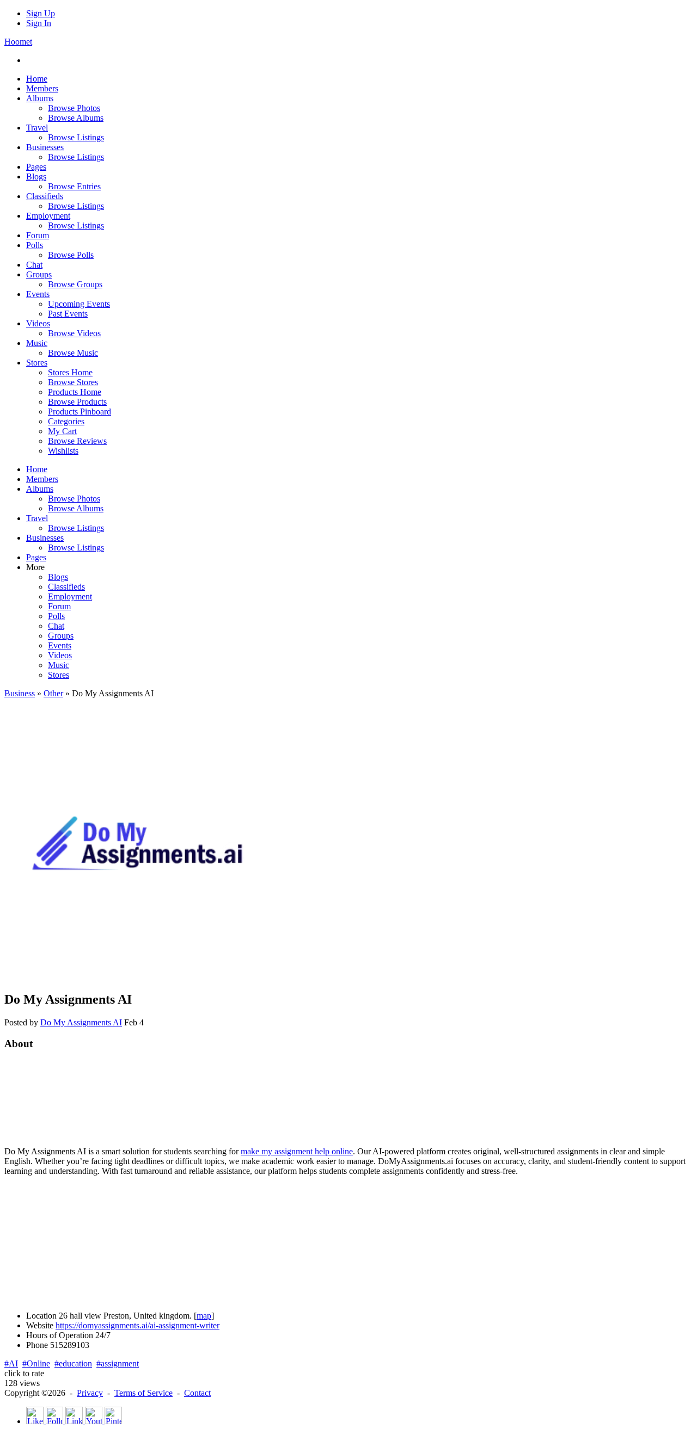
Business (19, 693)
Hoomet (18, 41)
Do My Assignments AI (81, 1022)
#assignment (117, 1363)
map (204, 1315)
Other (53, 693)
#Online (36, 1363)
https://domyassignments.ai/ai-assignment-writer (137, 1325)
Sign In (38, 23)
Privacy (90, 1392)
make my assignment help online (297, 1151)
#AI (11, 1363)
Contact (197, 1392)
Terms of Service (143, 1392)
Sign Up (40, 13)
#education (73, 1363)
